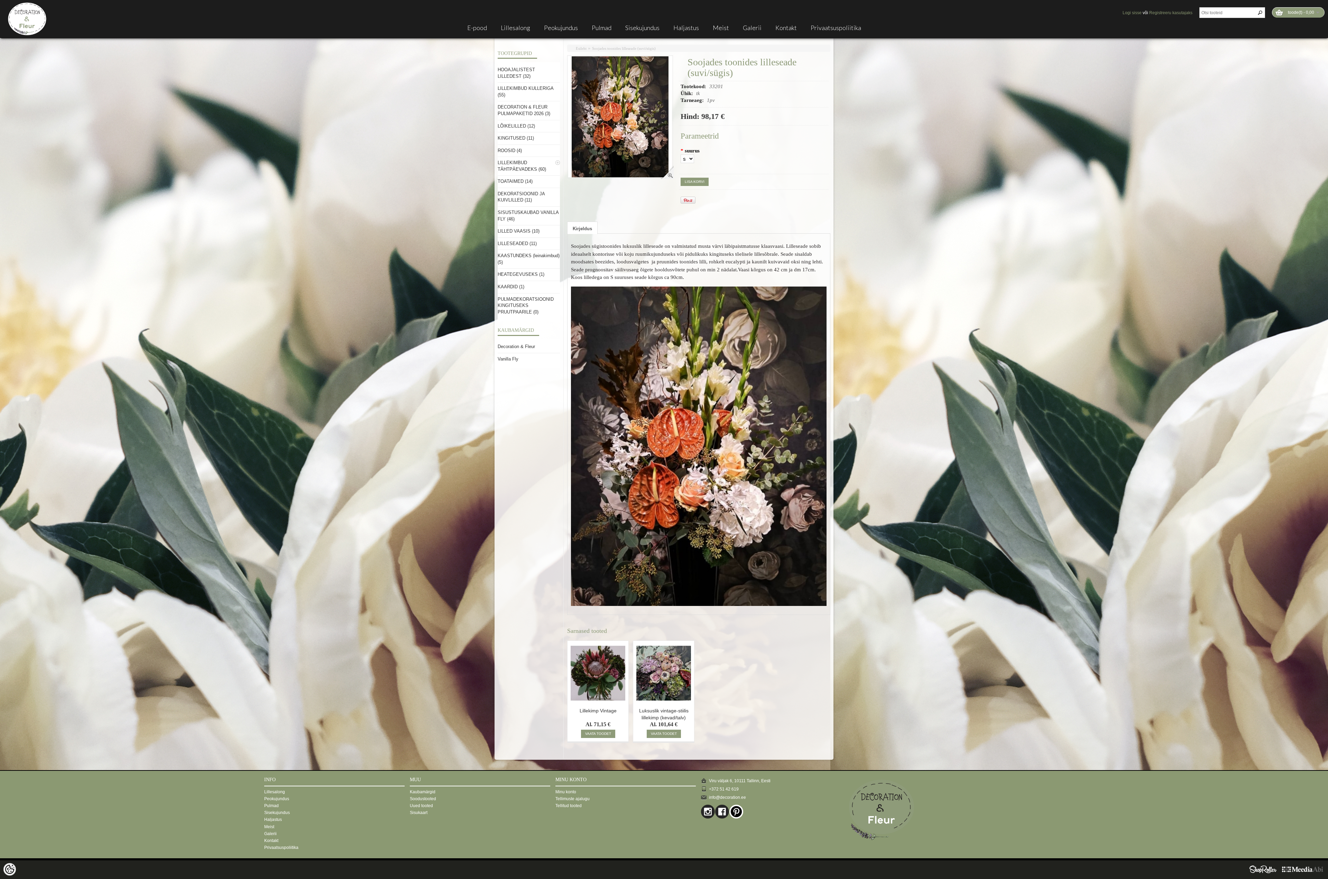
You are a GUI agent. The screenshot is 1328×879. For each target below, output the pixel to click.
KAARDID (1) (511, 286)
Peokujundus (561, 28)
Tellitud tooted (568, 805)
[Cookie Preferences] (9, 869)
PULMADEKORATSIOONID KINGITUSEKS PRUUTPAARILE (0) (526, 306)
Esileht (581, 48)
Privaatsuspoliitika (836, 28)
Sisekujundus (642, 28)
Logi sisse (1132, 12)
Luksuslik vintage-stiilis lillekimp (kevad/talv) (664, 713)
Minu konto (565, 791)
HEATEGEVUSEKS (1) (521, 274)
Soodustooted (423, 798)
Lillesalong (515, 28)
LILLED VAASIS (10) (519, 231)
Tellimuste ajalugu (572, 798)
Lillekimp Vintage (598, 710)
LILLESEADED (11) (517, 243)
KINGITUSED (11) (516, 138)
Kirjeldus (582, 228)
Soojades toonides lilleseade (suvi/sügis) (624, 48)
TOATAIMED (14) (515, 181)
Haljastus (686, 28)
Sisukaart (418, 812)
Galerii (752, 28)
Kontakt (786, 28)
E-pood (477, 28)
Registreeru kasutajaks (1170, 12)
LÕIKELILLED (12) (516, 126)
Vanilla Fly (508, 359)
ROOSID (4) (510, 150)
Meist (721, 28)
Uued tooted (421, 805)
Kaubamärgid (422, 791)
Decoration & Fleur (516, 346)
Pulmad (601, 28)
